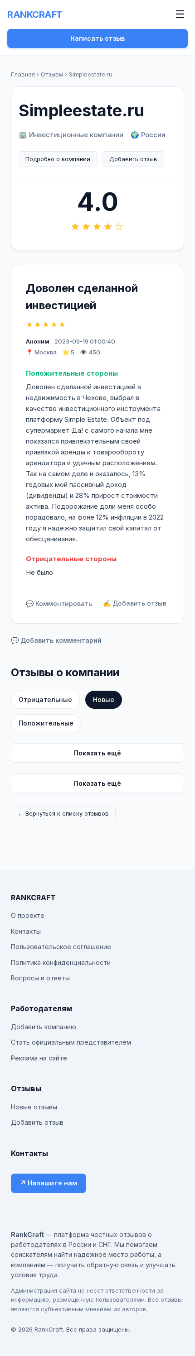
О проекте (27, 915)
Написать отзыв (97, 38)
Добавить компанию (43, 1027)
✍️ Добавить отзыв (134, 603)
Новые (103, 699)
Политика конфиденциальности (61, 962)
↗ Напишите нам (48, 1183)
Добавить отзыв (133, 158)
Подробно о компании (57, 158)
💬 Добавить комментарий (56, 640)
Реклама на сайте (39, 1058)
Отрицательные (45, 699)
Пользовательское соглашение (61, 946)
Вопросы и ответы (40, 978)
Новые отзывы (34, 1107)
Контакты (26, 931)
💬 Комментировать (59, 603)
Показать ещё (97, 753)
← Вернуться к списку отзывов (63, 813)
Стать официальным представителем (71, 1042)
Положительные (46, 723)
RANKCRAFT (35, 14)
